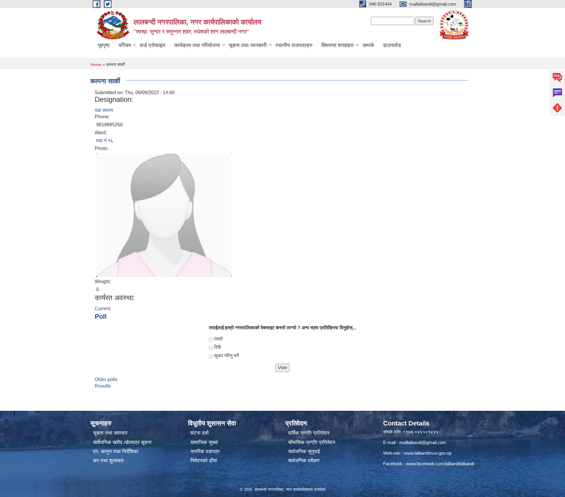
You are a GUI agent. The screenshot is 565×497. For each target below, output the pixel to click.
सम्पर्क (368, 45)
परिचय (125, 45)
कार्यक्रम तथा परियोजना (197, 45)
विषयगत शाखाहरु (337, 45)
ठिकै (217, 347)
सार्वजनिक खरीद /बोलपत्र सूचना (122, 442)
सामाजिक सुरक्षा (204, 442)
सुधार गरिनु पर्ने (226, 355)
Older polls (106, 379)
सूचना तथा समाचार (110, 433)
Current (102, 308)
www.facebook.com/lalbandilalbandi (440, 463)
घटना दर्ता (199, 433)
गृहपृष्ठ (104, 45)
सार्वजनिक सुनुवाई (304, 451)
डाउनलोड (392, 45)
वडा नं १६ (104, 140)
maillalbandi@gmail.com (422, 442)
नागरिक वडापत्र (205, 451)
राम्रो (218, 338)
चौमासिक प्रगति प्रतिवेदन (311, 442)
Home (96, 64)
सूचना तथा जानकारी (248, 45)
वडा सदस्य (104, 110)
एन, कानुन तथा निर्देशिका (115, 451)
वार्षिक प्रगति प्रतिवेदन (309, 433)
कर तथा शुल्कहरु (108, 460)
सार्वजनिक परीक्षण (303, 460)
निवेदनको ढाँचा (203, 460)
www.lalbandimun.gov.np (427, 453)
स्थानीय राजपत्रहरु (294, 45)
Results (103, 385)
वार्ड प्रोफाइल (152, 45)
